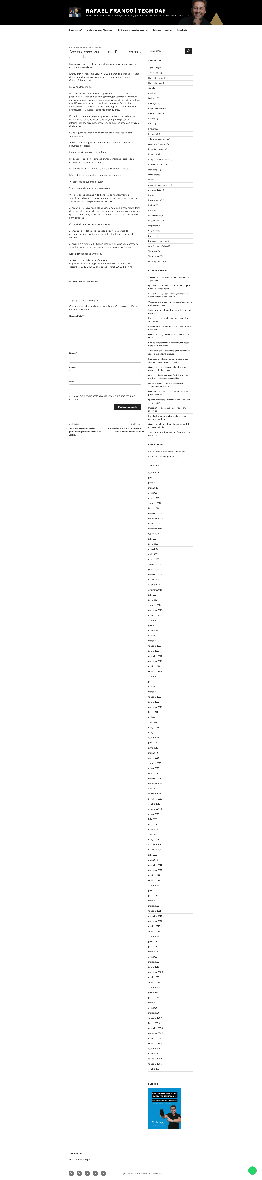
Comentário (76, 316)
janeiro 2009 (154, 1023)
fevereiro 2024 (154, 605)
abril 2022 (152, 686)
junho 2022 (153, 681)
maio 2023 (153, 630)
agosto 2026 (154, 472)
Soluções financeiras (162, 30)
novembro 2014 (155, 783)
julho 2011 (152, 890)
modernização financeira (159, 185)
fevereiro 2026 (154, 503)
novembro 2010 (155, 921)
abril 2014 (152, 788)
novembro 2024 (155, 579)
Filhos (150, 124)
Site (71, 381)
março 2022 (153, 691)
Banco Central (154, 78)
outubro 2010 (154, 926)
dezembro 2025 (155, 513)
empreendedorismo (157, 108)
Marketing (152, 169)
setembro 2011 (155, 880)
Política (151, 210)
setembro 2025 (155, 528)
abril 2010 (152, 957)
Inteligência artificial (157, 164)
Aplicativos (153, 73)
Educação (152, 103)
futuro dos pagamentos (158, 139)
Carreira (151, 88)
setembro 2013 (155, 809)
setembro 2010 (155, 931)
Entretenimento (155, 113)
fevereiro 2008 (155, 1059)
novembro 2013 (155, 799)
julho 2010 (153, 941)
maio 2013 (153, 829)
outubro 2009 (154, 977)
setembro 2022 (155, 671)
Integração (153, 154)
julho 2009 (153, 992)
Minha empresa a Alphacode (99, 30)
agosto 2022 (153, 676)
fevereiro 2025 (154, 564)
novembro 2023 (155, 610)
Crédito (151, 93)
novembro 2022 (155, 661)
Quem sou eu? (75, 30)
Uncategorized (154, 261)
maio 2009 (153, 1002)
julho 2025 (153, 539)
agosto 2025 (154, 533)
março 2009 (154, 1013)
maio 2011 (152, 900)
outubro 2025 (154, 523)
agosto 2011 (153, 885)
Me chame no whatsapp (79, 1159)
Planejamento (154, 200)
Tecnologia (182, 30)
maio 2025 (153, 549)
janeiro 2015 (153, 773)
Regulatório (153, 226)
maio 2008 (153, 1053)
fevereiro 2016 (154, 763)
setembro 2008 (155, 1043)
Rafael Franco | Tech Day (126, 11)
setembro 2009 (155, 982)
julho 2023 (153, 625)
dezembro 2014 (155, 778)
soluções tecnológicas (158, 246)
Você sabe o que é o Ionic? (175, 451)
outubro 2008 (154, 1038)
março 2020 (153, 732)
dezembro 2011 (155, 865)
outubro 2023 (154, 615)
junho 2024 (153, 600)
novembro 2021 (155, 707)
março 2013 (153, 839)
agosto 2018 (153, 737)
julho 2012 (152, 855)
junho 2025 (153, 544)
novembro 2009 (155, 972)
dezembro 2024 (155, 574)
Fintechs (152, 134)
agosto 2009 (154, 987)
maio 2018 (153, 753)
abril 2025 (152, 554)
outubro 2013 (154, 804)
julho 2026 (153, 477)
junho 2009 (153, 997)
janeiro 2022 (153, 702)
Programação (154, 220)
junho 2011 (153, 895)
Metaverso (79, 282)
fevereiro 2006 (155, 1064)
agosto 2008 (154, 1048)
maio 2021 (153, 717)
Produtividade (154, 215)
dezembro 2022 (155, 656)
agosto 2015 (153, 768)
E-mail (73, 367)
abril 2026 (152, 493)
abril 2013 (152, 834)
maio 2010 (153, 951)
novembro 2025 (155, 518)
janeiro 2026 (153, 508)
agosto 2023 (154, 620)
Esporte (151, 119)
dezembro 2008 (155, 1028)
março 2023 (153, 640)
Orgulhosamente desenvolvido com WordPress (141, 1173)
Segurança (153, 231)
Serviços (152, 236)
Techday (152, 251)
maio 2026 (153, 488)
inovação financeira (157, 149)
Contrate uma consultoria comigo (132, 30)
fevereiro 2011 (154, 911)
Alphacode (153, 68)
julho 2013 (152, 819)
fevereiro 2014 (154, 793)
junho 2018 (153, 748)
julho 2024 (153, 595)
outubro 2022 (154, 666)
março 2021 (153, 727)
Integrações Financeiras (158, 159)
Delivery (151, 98)
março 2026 (153, 498)
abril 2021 (152, 722)
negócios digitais (155, 190)
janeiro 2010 (153, 967)
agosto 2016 (153, 758)
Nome (73, 353)
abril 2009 (152, 1008)
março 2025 (153, 559)
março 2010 (153, 962)
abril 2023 (152, 635)
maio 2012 (153, 860)
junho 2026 (153, 482)
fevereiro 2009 (155, 1018)
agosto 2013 (153, 814)
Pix (149, 195)
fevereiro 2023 (154, 646)
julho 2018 (152, 742)
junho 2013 (153, 824)
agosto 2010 (154, 936)
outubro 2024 (154, 584)
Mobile (151, 180)
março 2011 (153, 906)
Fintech (151, 129)
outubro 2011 (154, 875)
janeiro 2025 (153, 569)
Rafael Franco (94, 48)
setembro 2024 (155, 590)
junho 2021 (153, 712)
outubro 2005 (154, 1069)
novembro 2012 (155, 849)
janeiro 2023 (153, 651)
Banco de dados (155, 83)
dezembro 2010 (155, 916)
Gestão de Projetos (156, 144)
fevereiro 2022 (154, 697)
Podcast (152, 205)
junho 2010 (153, 946)
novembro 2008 (155, 1033)
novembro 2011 (155, 870)
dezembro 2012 (155, 844)
